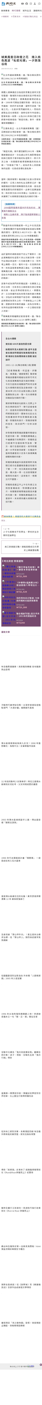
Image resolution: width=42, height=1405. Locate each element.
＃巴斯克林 (15, 16)
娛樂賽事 (5, 10)
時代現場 (16, 10)
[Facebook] (27, 3)
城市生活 (27, 10)
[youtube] (23, 3)
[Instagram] (31, 3)
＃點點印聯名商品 (30, 16)
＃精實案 (5, 16)
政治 (3, 520)
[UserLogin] (35, 3)
